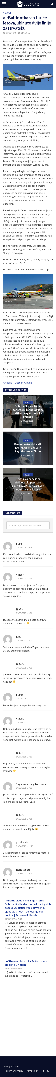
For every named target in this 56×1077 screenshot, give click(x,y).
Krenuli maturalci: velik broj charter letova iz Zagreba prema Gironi (28, 448)
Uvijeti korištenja (14, 1071)
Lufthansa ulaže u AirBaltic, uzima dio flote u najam (26, 963)
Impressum (32, 1071)
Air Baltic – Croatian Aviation (17, 382)
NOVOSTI (7, 13)
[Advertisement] (28, 1015)
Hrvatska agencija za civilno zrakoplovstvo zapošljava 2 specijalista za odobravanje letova (28, 484)
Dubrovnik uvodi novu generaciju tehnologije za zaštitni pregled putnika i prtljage (28, 411)
